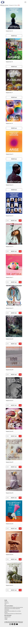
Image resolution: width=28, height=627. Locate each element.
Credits (6, 619)
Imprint (6, 618)
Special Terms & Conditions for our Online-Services (12, 611)
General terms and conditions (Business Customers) (12, 609)
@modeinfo (20, 622)
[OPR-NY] (3, 2)
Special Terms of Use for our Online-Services (13, 613)
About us (6, 601)
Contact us (7, 603)
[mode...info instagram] (10, 624)
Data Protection (8, 616)
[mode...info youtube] (17, 624)
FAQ (5, 604)
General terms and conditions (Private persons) (14, 607)
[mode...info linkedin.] (14, 624)
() (11, 5)
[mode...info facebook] (12, 624)
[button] (25, 2)
